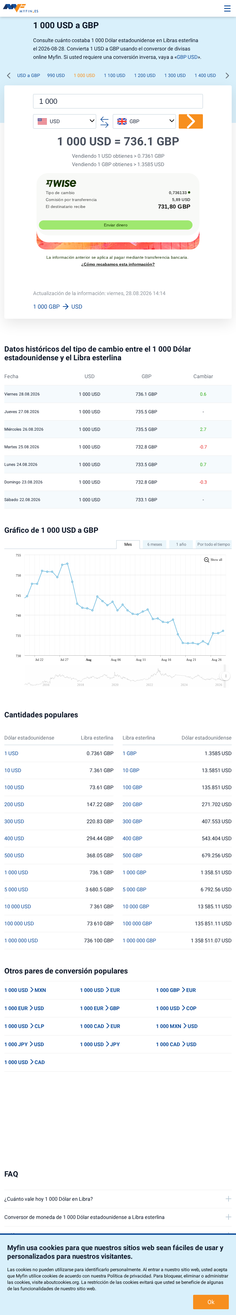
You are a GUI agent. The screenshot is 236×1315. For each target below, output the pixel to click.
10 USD (12, 770)
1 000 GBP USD (57, 306)
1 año (181, 544)
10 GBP (131, 770)
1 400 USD (205, 75)
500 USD (14, 855)
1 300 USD (175, 75)
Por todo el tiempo (213, 544)
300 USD (14, 821)
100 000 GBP (137, 923)
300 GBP (132, 821)
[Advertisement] (118, 1120)
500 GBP (132, 855)
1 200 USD (145, 75)
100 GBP (132, 787)
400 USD (14, 838)
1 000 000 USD (21, 940)
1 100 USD (114, 75)
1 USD (11, 753)
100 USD (14, 787)
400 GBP (132, 838)
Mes (128, 544)
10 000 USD (17, 906)
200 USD (14, 804)
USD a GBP (28, 75)
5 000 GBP (134, 889)
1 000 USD (84, 75)
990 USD (56, 75)
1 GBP (129, 753)
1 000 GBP (134, 872)
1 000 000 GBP (139, 940)
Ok (211, 1302)
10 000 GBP (136, 906)
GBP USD (187, 57)
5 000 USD (16, 889)
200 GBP (132, 804)
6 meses (154, 544)
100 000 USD (19, 923)
